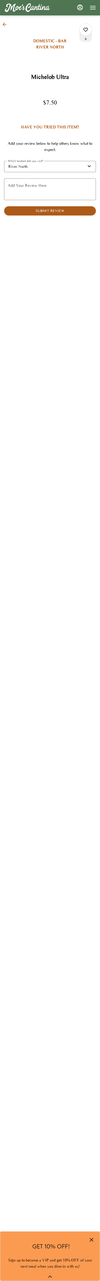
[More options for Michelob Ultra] (85, 30)
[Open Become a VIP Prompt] (50, 1277)
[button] (6, 24)
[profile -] (80, 7)
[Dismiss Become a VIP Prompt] (91, 1240)
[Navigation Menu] (92, 7)
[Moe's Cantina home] (27, 7)
